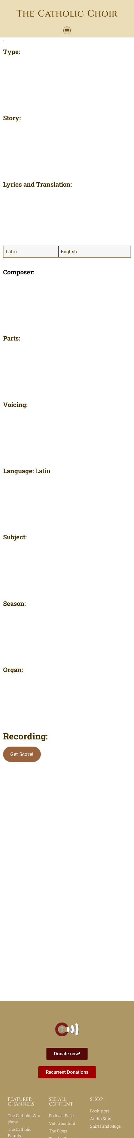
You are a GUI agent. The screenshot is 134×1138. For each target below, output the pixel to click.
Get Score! (21, 754)
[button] (67, 30)
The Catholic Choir (67, 13)
